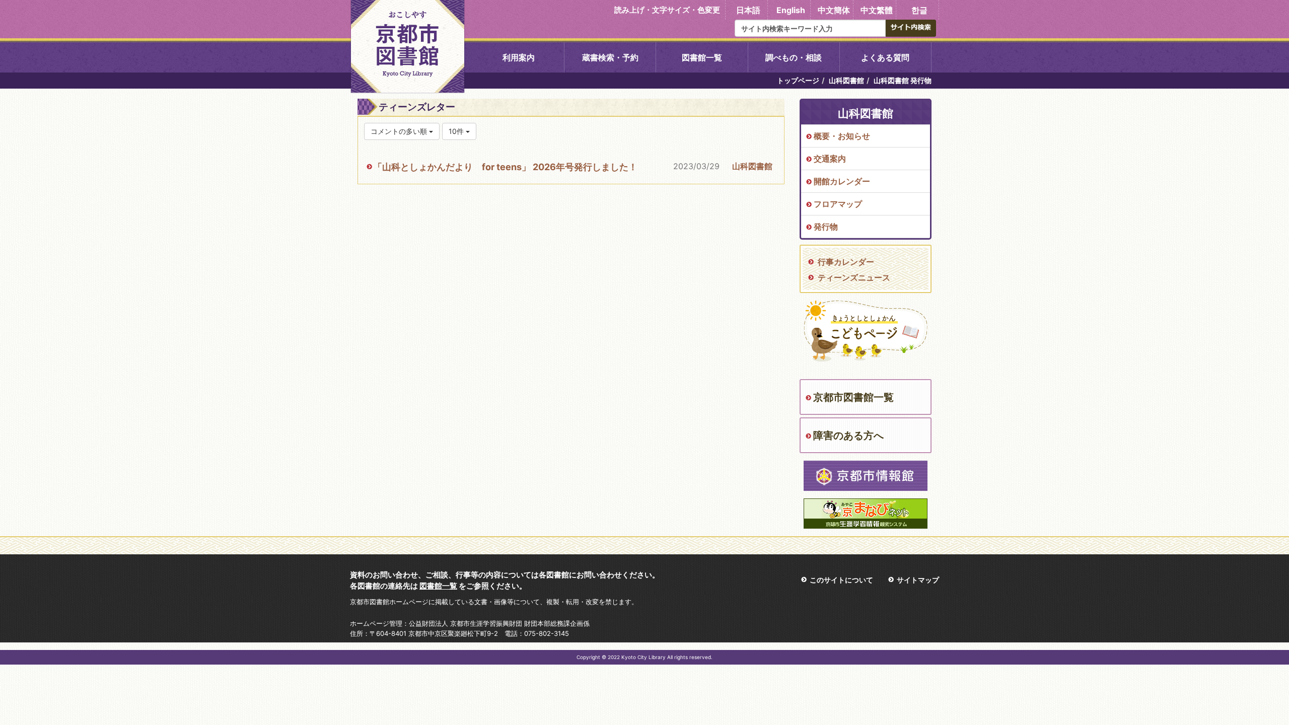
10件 (457, 131)
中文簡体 (834, 10)
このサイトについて (841, 579)
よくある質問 (885, 57)
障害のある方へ (848, 435)
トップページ (798, 80)
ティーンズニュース (854, 277)
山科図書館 (846, 80)
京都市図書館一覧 (853, 397)
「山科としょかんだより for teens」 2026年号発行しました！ (505, 167)
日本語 (748, 10)
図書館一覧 (702, 57)
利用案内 (519, 57)
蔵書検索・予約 (610, 57)
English (790, 10)
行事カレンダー (846, 262)
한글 (919, 10)
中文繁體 (877, 10)
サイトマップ (918, 579)
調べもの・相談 (793, 57)
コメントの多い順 (400, 131)
